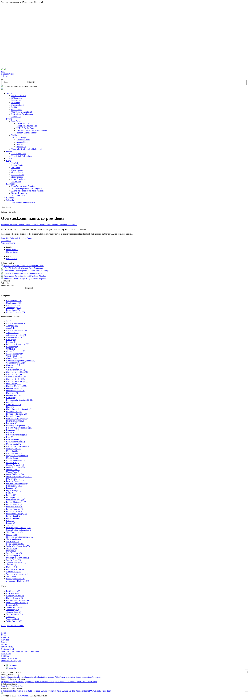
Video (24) (10, 616)
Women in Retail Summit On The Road (64, 691)
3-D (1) (9, 321)
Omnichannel (16, 109)
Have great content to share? (12, 625)
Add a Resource (18, 195)
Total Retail (5, 686)
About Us (5, 637)
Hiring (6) (10, 407)
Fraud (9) (10, 402)
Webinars (15, 135)
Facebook (12, 665)
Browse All (21, 147)
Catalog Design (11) (14, 353)
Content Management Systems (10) (20, 360)
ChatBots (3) (11, 356)
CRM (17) (10, 349)
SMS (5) (9, 525)
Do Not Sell (6, 654)
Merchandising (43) (14, 453)
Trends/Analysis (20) (14, 614)
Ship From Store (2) (14, 532)
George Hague (17, 172)
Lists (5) (9, 437)
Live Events (16, 121)
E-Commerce (16, 98)
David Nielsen (12, 249)
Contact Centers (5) (14, 358)
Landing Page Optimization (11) (19, 428)
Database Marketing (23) (16, 386)
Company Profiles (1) (15, 596)
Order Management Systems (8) (19, 476)
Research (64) (12, 605)
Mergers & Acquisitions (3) (17, 456)
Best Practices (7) (13, 591)
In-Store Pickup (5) (14, 411)
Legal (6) (10, 432)
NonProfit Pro (16, 686)
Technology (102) (13, 308)
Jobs (3, 71)
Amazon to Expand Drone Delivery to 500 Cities (23, 265)
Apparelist (96, 677)
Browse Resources (19, 193)
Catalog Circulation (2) (15, 351)
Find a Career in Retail (10, 658)
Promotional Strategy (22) (16, 514)
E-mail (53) (11, 398)
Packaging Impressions (44, 677)
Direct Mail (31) (12, 393)
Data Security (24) (13, 384)
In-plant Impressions (26, 677)
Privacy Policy (7, 647)
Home (3, 633)
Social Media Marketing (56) (18, 546)
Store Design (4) (13, 555)
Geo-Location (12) (13, 404)
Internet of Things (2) (15, 421)
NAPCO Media (23, 696)
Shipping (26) (11, 534)
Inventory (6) (11, 423)
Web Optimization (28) (15, 579)
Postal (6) (10, 493)
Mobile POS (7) (12, 463)
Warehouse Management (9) (17, 574)
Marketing (15, 102)
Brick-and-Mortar (18, 96)
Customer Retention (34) (16, 377)
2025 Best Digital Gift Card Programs (26, 188)
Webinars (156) (12, 619)
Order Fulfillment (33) (15, 474)
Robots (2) (10, 523)
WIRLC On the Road (25, 128)
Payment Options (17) (15, 481)
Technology (16, 116)
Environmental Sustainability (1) (19, 400)
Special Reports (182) (15, 607)
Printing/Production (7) (15, 497)
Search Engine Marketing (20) (18, 527)
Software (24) (11, 548)
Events (9, 119)
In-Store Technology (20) (16, 414)
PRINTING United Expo (86, 681)
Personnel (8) (11, 488)
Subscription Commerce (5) (17, 558)
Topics (9, 93)
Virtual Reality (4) (13, 572)
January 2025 (22, 142)
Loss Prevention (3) (14, 439)
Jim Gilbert (15, 167)
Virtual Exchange (18, 137)
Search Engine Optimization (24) (19, 530)
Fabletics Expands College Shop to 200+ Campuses (25, 278)
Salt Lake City (12, 259)
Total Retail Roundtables (27, 126)
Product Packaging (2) (15, 500)
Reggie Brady (17, 165)
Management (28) (13, 444)
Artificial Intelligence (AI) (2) (18, 330)
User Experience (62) (15, 569)
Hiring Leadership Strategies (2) (19, 409)
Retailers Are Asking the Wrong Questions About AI (25, 276)
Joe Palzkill (16, 181)
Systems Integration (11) (16, 562)
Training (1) (11, 565)
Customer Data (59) (14, 374)
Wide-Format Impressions (65, 677)
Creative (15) (11, 367)
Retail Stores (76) (13, 310)
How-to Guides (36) (14, 598)
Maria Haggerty (17, 170)
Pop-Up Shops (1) (13, 490)
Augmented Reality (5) (15, 337)
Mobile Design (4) (13, 458)
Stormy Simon (12, 252)
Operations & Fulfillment (21, 112)
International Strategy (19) (17, 418)
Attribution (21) (12, 333)
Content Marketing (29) (15, 363)
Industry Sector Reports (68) (17, 600)
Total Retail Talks (18, 154)
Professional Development (22, 114)
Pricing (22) (11, 495)
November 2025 (23, 140)
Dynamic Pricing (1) (14, 395)
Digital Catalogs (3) (14, 388)
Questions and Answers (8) (17, 603)
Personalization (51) (14, 486)
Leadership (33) (12, 430)
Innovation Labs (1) (14, 416)
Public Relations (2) (14, 518)
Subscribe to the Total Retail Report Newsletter (20, 651)
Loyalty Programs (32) (15, 442)
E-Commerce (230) (14, 301)
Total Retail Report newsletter (23, 202)
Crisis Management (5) (15, 370)
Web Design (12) (13, 576)
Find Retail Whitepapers (11, 661)
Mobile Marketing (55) (15, 460)
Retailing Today (25, 238)
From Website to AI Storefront (23, 186)
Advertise (5, 76)
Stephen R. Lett (17, 174)
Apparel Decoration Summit (64, 681)
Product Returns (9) (14, 504)
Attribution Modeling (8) (16, 335)
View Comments (8, 243)
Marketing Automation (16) (17, 446)
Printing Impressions (9, 677)
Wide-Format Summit (44, 681)
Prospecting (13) (13, 516)
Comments (72, 224)
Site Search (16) (12, 541)
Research (10, 198)
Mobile (14, 107)
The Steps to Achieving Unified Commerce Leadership (26, 271)
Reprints (4, 642)
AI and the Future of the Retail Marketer (27, 191)
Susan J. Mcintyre (18, 179)
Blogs (8, 161)
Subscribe (10, 200)
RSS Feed (5, 656)
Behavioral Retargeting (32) (17, 344)
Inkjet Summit (7, 681)
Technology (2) (12, 610)
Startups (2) (11, 551)
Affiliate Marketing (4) (15, 323)
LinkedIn (12, 668)
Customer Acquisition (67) (17, 372)
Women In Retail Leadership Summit (32, 130)
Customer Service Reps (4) (17, 381)
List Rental (5, 644)
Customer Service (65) (15, 379)
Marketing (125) (13, 305)
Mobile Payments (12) (15, 465)
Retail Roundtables (9, 691)
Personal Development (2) (17, 483)
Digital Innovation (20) (15, 391)
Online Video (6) (13, 472)
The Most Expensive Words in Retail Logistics (23, 273)
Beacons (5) (11, 342)
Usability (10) (11, 567)
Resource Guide (7, 74)
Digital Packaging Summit (23, 681)
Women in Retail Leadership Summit (32, 691)
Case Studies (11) (13, 593)
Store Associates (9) (14, 553)
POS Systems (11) (13, 479)
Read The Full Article (10, 238)
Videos (9, 158)
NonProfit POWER (88, 691)
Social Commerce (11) (15, 544)
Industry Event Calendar (26, 133)
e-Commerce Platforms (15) (17, 581)
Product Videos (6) (14, 511)
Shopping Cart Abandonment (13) (20, 537)
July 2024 (21, 144)
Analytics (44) (12, 326)
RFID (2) (10, 521)
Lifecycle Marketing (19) (16, 435)
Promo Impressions (84, 677)
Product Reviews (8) (14, 507)
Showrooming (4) (13, 539)
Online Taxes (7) (13, 469)
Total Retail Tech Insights (21, 156)
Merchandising (17, 105)
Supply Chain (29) (13, 560)
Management (16, 100)
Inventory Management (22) (17, 425)
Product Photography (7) (16, 502)
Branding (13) (12, 346)
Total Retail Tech (23, 123)
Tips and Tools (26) (14, 612)
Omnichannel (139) (14, 303)
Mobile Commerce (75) (15, 312)
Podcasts (9, 151)
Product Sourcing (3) (14, 509)
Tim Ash (14, 163)
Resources (10, 184)
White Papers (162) (14, 621)
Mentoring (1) (12, 451)
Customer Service (8, 649)
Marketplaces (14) (13, 449)
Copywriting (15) (13, 365)
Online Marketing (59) (15, 467)
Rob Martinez (17, 177)
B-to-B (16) (11, 339)
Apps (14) (10, 328)
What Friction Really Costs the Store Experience (23, 268)
